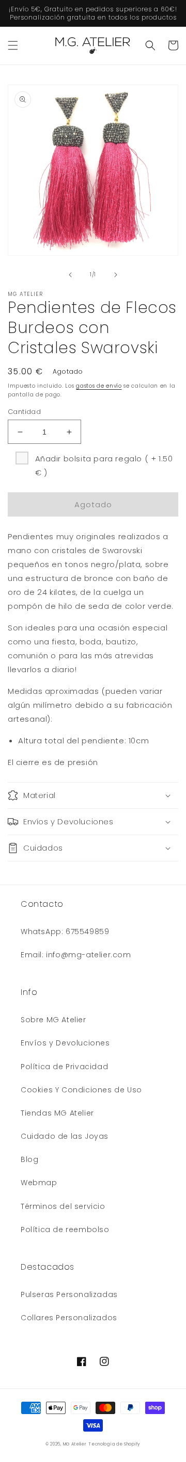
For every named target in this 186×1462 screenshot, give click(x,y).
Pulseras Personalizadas (69, 1294)
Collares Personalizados (69, 1318)
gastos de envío (99, 386)
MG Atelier (75, 1444)
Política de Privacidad (64, 1066)
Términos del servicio (63, 1206)
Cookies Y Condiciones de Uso (81, 1090)
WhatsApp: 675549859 (65, 931)
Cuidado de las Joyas (65, 1136)
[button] (13, 45)
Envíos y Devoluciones (65, 1043)
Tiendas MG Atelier (57, 1113)
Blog (29, 1159)
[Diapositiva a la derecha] (115, 274)
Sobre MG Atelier (53, 1020)
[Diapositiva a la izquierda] (70, 274)
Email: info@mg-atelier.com (76, 955)
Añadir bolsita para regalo (104, 465)
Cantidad (24, 412)
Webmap (39, 1182)
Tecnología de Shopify (114, 1444)
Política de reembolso (65, 1229)
